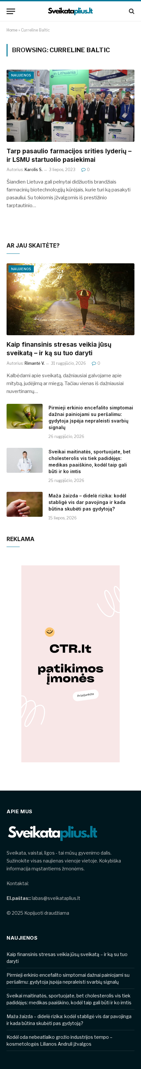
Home (12, 30)
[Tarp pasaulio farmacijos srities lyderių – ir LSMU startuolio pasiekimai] (70, 106)
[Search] (131, 11)
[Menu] (11, 11)
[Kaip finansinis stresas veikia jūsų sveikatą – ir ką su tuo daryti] (70, 299)
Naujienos (21, 75)
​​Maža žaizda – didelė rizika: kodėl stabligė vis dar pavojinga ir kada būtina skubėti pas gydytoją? (87, 502)
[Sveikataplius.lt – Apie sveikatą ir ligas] (70, 11)
